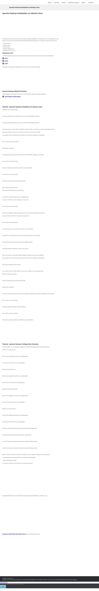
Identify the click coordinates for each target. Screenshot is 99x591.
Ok (3, 586)
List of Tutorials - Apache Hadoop (12, 96)
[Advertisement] (32, 26)
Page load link (4, 582)
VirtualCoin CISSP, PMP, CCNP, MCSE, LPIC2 (13, 534)
